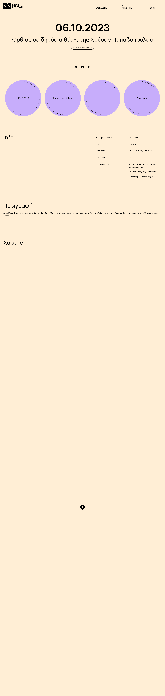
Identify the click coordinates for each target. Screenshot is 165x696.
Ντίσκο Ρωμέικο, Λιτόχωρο (140, 151)
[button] (82, 507)
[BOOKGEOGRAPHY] (14, 6)
